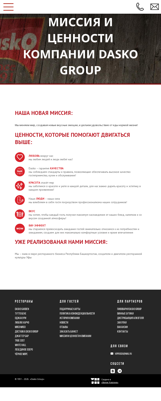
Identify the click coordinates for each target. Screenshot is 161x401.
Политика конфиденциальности (77, 313)
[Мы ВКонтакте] (113, 371)
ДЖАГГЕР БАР (22, 336)
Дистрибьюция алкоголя (130, 318)
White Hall (20, 345)
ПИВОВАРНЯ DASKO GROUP (129, 309)
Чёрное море (21, 354)
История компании (70, 318)
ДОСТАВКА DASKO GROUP (26, 331)
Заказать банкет (69, 331)
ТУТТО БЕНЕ (20, 313)
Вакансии (122, 327)
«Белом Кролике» (109, 382)
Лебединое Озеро (24, 349)
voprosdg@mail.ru (123, 353)
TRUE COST (20, 340)
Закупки (122, 322)
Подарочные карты (70, 309)
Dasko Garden (22, 309)
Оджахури (20, 318)
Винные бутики (125, 313)
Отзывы (64, 327)
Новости (64, 322)
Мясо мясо (20, 327)
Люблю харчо (22, 322)
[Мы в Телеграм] (119, 371)
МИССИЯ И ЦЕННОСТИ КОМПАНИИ (75, 336)
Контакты (122, 331)
